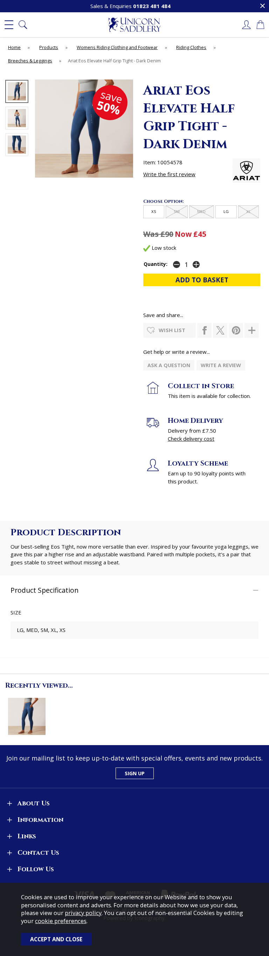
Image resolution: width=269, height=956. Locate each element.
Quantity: (155, 264)
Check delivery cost (191, 438)
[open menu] (9, 25)
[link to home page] (134, 25)
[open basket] (260, 25)
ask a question (168, 365)
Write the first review (169, 174)
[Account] (246, 25)
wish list (172, 329)
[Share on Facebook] (204, 330)
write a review (221, 365)
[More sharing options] (251, 330)
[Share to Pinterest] (236, 330)
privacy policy (83, 913)
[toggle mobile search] (23, 25)
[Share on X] (220, 330)
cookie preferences (61, 921)
